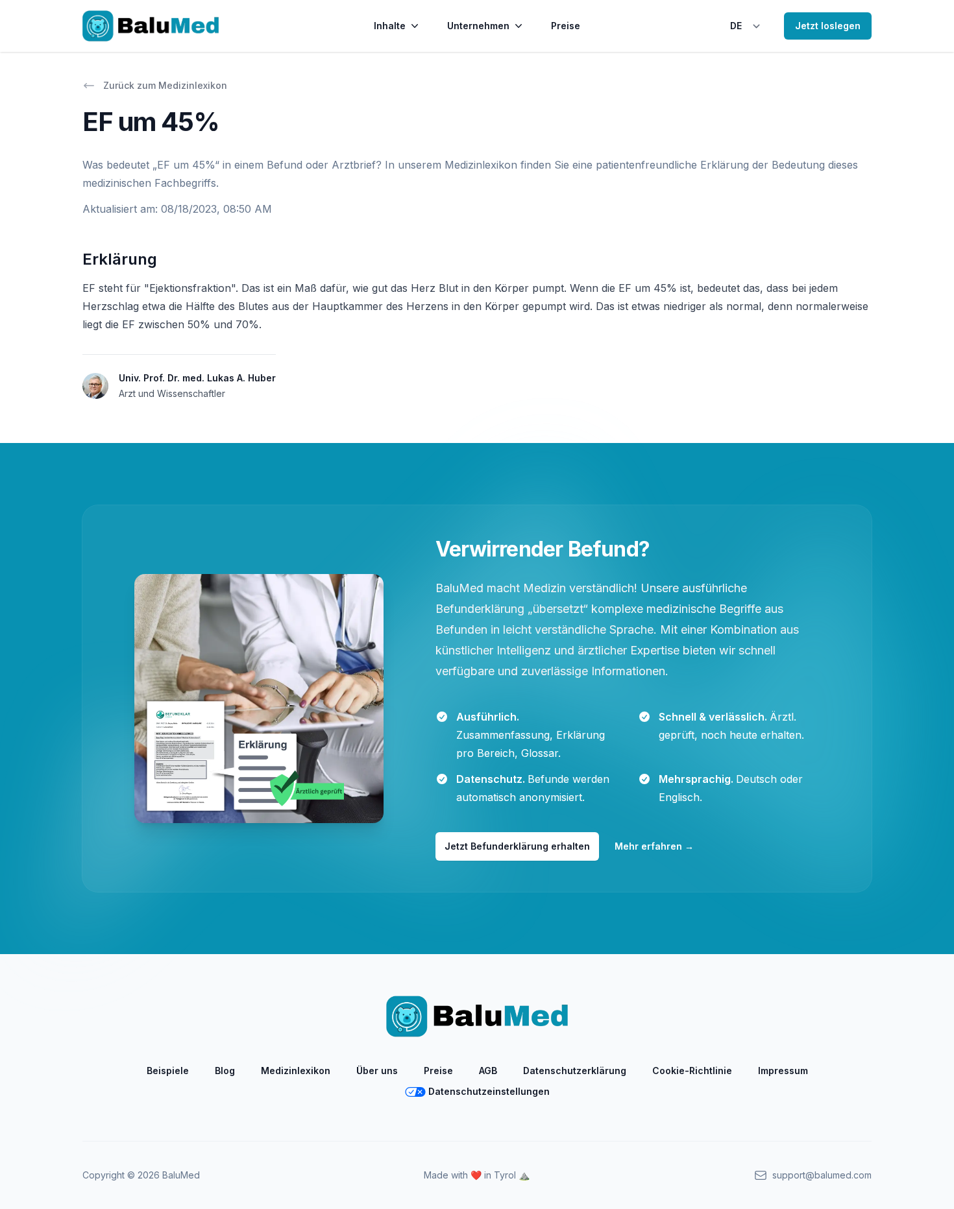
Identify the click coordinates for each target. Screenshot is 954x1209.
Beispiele (168, 1070)
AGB (488, 1070)
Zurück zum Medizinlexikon (165, 85)
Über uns (377, 1070)
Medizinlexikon (295, 1070)
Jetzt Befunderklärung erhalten (517, 846)
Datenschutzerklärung (574, 1070)
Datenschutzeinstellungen (489, 1091)
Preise (565, 25)
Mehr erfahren (654, 846)
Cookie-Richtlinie (692, 1070)
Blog (225, 1070)
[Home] (150, 26)
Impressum (783, 1070)
